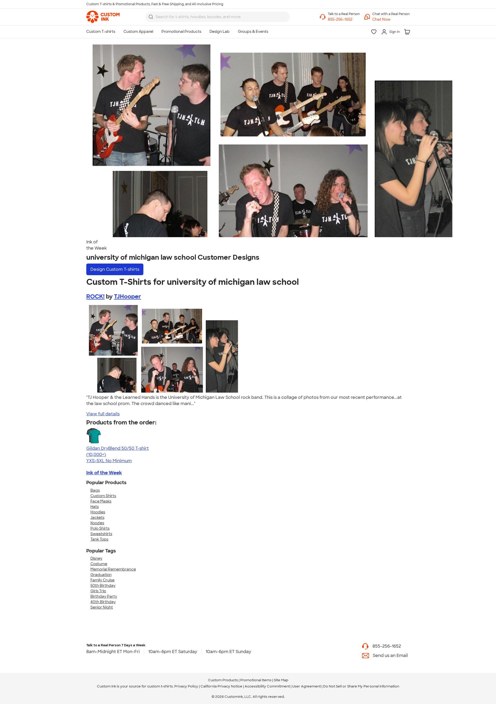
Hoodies (97, 512)
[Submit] (151, 17)
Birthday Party (103, 596)
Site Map (281, 680)
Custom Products (223, 680)
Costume (98, 563)
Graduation (101, 574)
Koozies (97, 523)
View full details (103, 414)
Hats (94, 506)
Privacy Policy (186, 686)
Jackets (97, 517)
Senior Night (101, 607)
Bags (95, 490)
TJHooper (127, 296)
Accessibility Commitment (267, 686)
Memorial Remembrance (113, 569)
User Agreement (306, 686)
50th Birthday (102, 585)
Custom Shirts (103, 495)
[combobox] (217, 17)
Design (114, 269)
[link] (103, 17)
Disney (96, 558)
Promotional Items (256, 680)
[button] (391, 19)
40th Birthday (103, 602)
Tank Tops (99, 539)
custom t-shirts (160, 686)
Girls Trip (98, 591)
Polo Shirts (100, 528)
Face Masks (100, 501)
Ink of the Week (104, 473)
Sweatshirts (101, 533)
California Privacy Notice (221, 686)
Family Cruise (102, 580)
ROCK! (95, 296)
